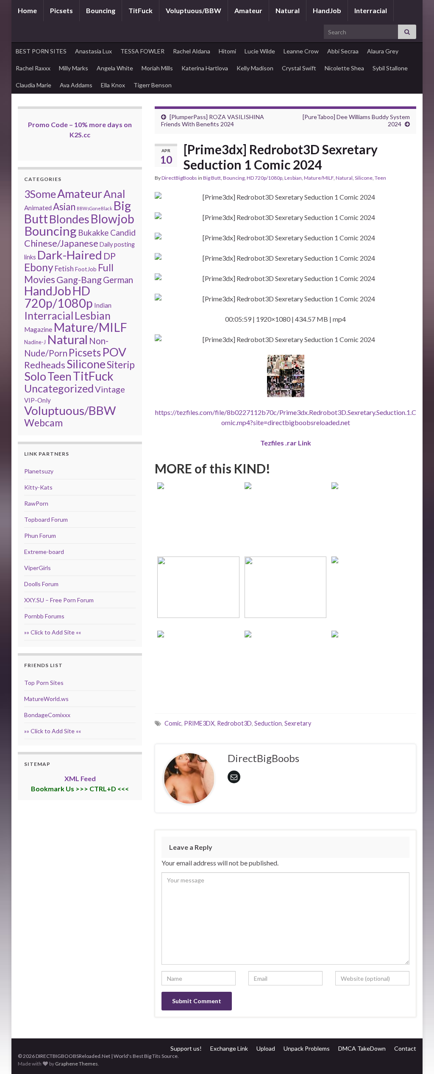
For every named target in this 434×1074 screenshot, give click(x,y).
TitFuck (140, 10)
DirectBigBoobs (179, 178)
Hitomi (227, 51)
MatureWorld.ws (46, 698)
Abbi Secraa (343, 51)
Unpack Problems (307, 1048)
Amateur (248, 10)
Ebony (38, 267)
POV (114, 352)
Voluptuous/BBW (193, 10)
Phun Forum (40, 535)
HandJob (327, 10)
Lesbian (293, 178)
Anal (114, 193)
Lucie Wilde (260, 51)
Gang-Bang (79, 279)
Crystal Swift (299, 68)
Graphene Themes (76, 1063)
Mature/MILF (319, 178)
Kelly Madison (254, 68)
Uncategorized (59, 388)
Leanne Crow (301, 51)
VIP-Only (37, 400)
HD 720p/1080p (264, 178)
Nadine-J (35, 342)
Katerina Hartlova (204, 68)
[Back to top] (415, 1055)
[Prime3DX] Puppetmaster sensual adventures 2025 (373, 524)
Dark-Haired (69, 255)
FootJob (86, 269)
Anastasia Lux (93, 51)
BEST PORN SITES (41, 51)
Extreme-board (44, 551)
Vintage (110, 389)
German (118, 280)
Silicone (364, 178)
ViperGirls (37, 567)
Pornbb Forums (44, 616)
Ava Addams (76, 85)
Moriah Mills (157, 68)
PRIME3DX (199, 723)
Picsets (61, 10)
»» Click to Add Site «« (52, 632)
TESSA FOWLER (142, 51)
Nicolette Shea (344, 68)
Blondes (69, 219)
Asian (64, 206)
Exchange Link (229, 1048)
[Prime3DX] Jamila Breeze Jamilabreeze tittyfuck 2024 (373, 598)
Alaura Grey (382, 51)
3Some (40, 193)
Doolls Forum (41, 583)
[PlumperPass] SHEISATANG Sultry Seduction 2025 (198, 598)
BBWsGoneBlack (94, 208)
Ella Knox (113, 85)
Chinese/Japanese (61, 243)
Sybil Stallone (390, 68)
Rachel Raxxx (33, 68)
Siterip (121, 364)
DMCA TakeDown (362, 1048)
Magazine (38, 329)
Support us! (186, 1048)
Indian (102, 305)
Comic (172, 723)
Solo (35, 376)
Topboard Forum (46, 519)
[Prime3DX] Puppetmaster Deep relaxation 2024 (285, 672)
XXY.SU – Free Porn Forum (59, 600)
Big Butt (212, 178)
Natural (287, 10)
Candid (123, 232)
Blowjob (112, 218)
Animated (38, 207)
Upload (265, 1048)
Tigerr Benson (153, 85)
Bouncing (100, 10)
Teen (380, 178)
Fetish (64, 268)
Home (27, 10)
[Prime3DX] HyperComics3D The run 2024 (373, 672)
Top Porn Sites (44, 682)
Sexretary (297, 723)
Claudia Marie (33, 85)
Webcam (43, 422)
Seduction (268, 723)
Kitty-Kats (38, 487)
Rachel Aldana (191, 51)
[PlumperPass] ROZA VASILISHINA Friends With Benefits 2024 (212, 120)
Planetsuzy (38, 471)
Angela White (115, 68)
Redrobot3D (234, 723)
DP (109, 256)
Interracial (370, 10)
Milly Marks (73, 68)
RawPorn (36, 503)
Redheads (44, 364)
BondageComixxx (47, 714)
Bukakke (93, 232)
